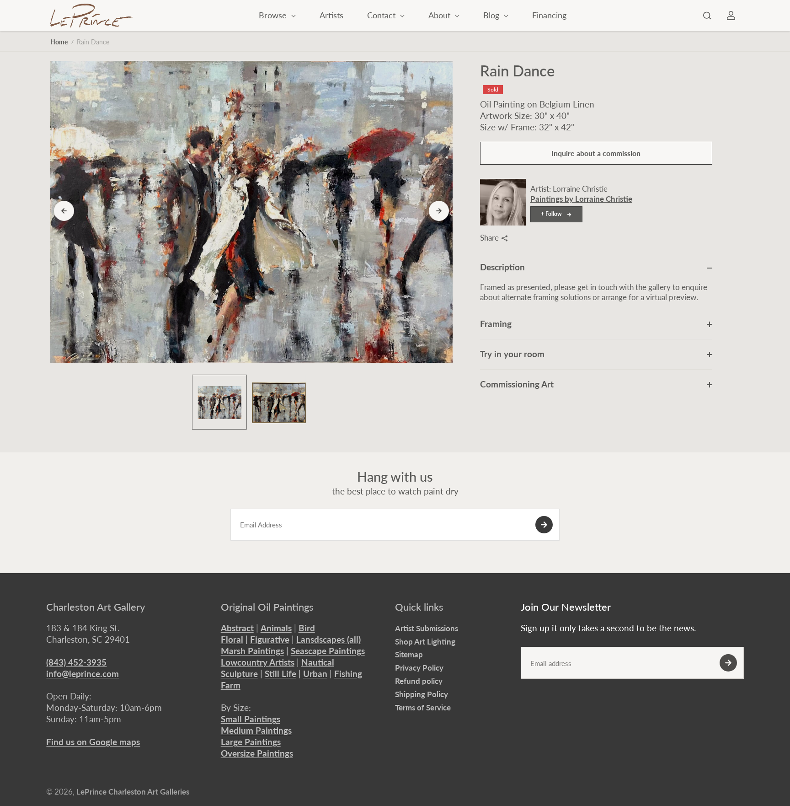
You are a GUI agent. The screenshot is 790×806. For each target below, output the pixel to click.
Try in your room (512, 354)
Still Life (280, 673)
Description (502, 267)
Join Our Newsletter (566, 607)
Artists (331, 15)
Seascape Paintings (328, 650)
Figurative (269, 639)
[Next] (439, 211)
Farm (230, 685)
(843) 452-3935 (76, 662)
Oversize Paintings (257, 753)
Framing (496, 323)
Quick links (419, 607)
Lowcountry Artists (257, 662)
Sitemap (409, 654)
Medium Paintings (256, 730)
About (440, 15)
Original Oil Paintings (267, 607)
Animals (276, 628)
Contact (382, 15)
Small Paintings (250, 719)
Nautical (317, 662)
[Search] (707, 15)
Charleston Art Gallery (95, 607)
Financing (549, 15)
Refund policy (419, 681)
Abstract (237, 628)
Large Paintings (251, 741)
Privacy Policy (419, 667)
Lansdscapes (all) (328, 639)
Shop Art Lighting (425, 641)
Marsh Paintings (252, 650)
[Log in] (731, 15)
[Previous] (64, 211)
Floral (232, 639)
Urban (315, 673)
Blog (492, 15)
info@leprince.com (82, 673)
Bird (307, 628)
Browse (274, 15)
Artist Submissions (426, 628)
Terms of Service (423, 707)
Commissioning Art (517, 384)
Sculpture (239, 673)
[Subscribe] (544, 524)
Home (59, 42)
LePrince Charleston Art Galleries (132, 791)
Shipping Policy (421, 694)
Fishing (348, 673)
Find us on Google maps (93, 741)
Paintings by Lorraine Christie (581, 199)
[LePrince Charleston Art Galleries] (91, 15)
